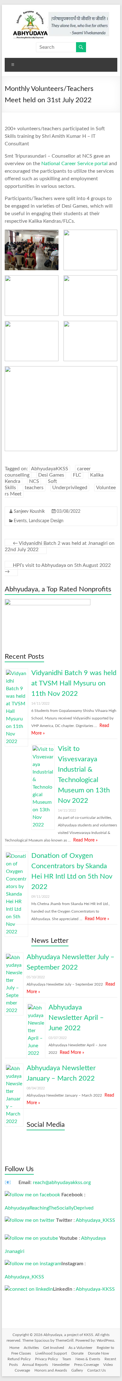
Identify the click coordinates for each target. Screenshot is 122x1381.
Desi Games (51, 475)
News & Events (87, 1359)
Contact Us (96, 1370)
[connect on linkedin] (29, 1289)
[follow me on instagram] (33, 1263)
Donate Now (98, 1353)
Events (20, 521)
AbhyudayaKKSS (49, 468)
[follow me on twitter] (30, 1220)
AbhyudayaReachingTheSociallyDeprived (49, 1207)
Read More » (85, 840)
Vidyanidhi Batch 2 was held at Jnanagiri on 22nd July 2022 (59, 546)
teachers (34, 487)
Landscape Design (46, 521)
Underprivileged (69, 487)
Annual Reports (35, 1365)
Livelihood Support (51, 1353)
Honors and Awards (50, 1370)
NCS (34, 481)
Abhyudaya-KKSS (95, 1289)
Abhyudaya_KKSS (95, 1220)
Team (66, 1359)
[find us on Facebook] (32, 1194)
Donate (77, 1353)
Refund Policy (19, 1359)
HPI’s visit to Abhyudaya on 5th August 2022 (58, 568)
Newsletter (61, 1365)
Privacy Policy (46, 1359)
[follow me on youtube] (31, 1238)
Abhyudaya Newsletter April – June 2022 (76, 1018)
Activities (31, 1348)
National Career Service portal (74, 163)
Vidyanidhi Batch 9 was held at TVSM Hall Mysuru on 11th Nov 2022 (73, 683)
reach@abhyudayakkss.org (62, 1182)
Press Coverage (86, 1365)
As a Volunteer (80, 1348)
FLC (77, 475)
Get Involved (53, 1348)
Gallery (77, 1370)
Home (14, 1348)
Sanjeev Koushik (29, 511)
